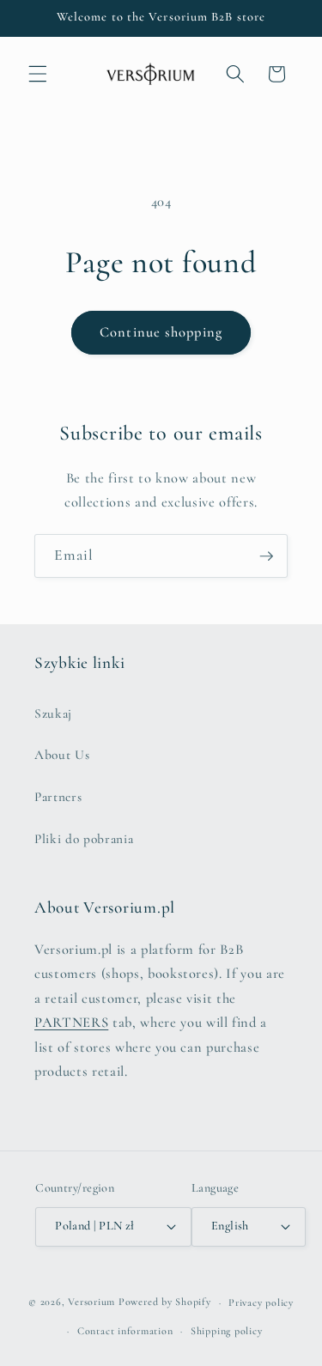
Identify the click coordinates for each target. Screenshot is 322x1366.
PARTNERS (71, 1022)
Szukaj (53, 713)
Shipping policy (227, 1331)
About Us (61, 754)
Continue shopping (161, 332)
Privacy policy (261, 1302)
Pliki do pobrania (83, 839)
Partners (58, 796)
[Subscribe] (266, 556)
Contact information (125, 1331)
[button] (37, 73)
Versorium (93, 1302)
